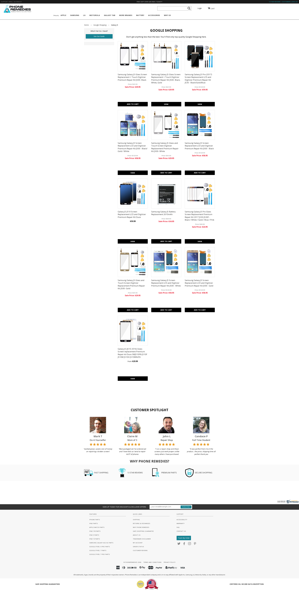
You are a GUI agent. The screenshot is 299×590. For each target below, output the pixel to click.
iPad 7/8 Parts (95, 531)
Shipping (136, 519)
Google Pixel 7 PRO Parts (99, 554)
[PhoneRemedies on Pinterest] (195, 544)
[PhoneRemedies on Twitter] (178, 544)
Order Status (138, 546)
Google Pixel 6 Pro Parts (99, 546)
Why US (167, 15)
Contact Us (181, 531)
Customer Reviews (140, 550)
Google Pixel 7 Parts (97, 550)
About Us (137, 535)
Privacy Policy (170, 562)
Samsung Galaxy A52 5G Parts (101, 543)
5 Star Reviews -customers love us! (283, 2)
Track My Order (184, 538)
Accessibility (182, 519)
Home (86, 25)
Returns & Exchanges (141, 523)
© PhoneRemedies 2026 (132, 562)
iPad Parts (93, 523)
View (166, 104)
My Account (138, 543)
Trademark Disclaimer (142, 539)
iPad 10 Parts (94, 539)
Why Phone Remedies (141, 527)
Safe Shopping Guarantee (143, 531)
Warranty (181, 523)
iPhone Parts (94, 519)
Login (200, 8)
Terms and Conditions (152, 562)
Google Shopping (99, 25)
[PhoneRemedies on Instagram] (189, 544)
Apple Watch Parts (97, 527)
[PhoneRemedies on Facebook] (184, 544)
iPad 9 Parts (94, 535)
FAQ (178, 527)
